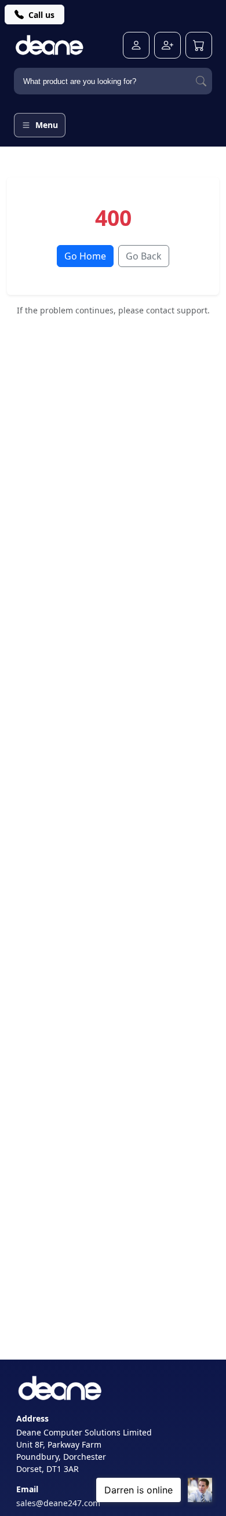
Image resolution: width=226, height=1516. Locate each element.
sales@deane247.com (58, 1502)
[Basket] (198, 45)
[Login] (136, 45)
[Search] (201, 81)
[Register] (167, 45)
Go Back (144, 256)
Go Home (85, 256)
